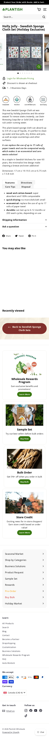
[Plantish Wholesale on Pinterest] (40, 710)
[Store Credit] (24, 502)
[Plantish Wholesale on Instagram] (25, 710)
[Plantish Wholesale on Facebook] (30, 710)
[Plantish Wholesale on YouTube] (35, 710)
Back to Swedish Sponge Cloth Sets (26, 328)
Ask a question (10, 226)
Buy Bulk (24, 482)
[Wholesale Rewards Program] (24, 364)
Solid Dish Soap (31, 119)
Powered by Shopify (10, 732)
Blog (4, 631)
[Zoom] (38, 66)
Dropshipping (9, 643)
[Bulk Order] (24, 459)
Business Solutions (11, 651)
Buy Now (24, 438)
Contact (6, 635)
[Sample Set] (24, 415)
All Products (8, 623)
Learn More (24, 394)
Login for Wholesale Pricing (10, 293)
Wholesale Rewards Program (16, 655)
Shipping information (14, 219)
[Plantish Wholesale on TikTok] (25, 715)
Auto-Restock (8, 663)
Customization (9, 647)
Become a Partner (10, 639)
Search (5, 627)
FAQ (4, 659)
